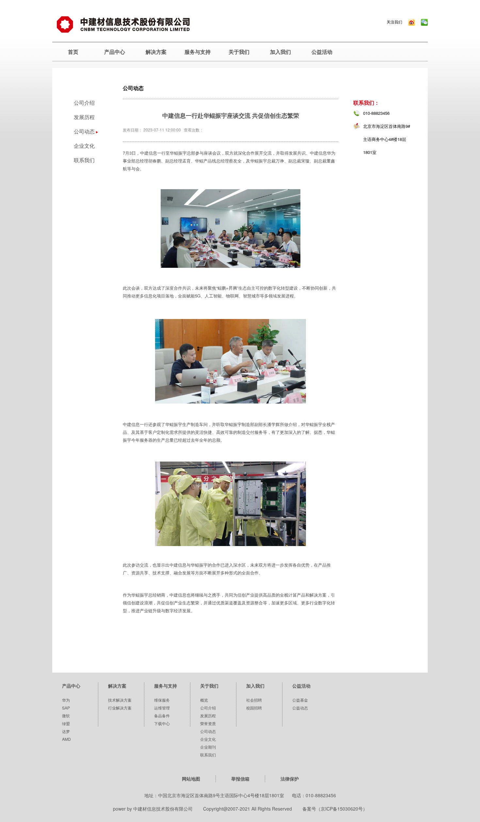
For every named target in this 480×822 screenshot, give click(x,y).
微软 (66, 715)
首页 (73, 51)
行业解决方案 (120, 707)
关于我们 (239, 51)
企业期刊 (208, 747)
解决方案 (156, 51)
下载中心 (162, 723)
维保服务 (162, 700)
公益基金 (300, 700)
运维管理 (162, 707)
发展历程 (84, 117)
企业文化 (84, 145)
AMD (66, 739)
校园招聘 (254, 707)
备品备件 (162, 715)
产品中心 (114, 51)
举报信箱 (240, 778)
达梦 (66, 731)
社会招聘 (254, 700)
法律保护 (289, 778)
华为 (66, 700)
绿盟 (66, 723)
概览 (204, 700)
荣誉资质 (208, 723)
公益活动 (322, 51)
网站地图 (191, 778)
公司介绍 (84, 102)
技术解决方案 (120, 700)
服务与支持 (197, 51)
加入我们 (280, 51)
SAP (66, 707)
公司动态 (208, 731)
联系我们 (84, 160)
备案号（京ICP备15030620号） (334, 808)
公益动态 (300, 707)
